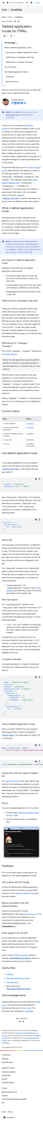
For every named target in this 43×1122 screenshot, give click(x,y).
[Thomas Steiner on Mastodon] (18, 104)
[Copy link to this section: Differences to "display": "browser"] (15, 346)
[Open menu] (3, 2)
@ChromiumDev (21, 955)
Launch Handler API (13, 781)
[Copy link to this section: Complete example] (23, 659)
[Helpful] (15, 21)
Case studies (6, 1075)
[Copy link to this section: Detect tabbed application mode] (37, 724)
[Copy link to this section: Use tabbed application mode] (4, 456)
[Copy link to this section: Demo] (10, 803)
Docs (4, 9)
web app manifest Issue (25, 893)
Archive (4, 1079)
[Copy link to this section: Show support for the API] (29, 933)
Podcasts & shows (8, 1082)
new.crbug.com (32, 914)
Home (4, 17)
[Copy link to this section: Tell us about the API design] (32, 882)
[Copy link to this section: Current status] (22, 411)
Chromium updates (8, 1072)
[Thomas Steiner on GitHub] (12, 104)
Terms (4, 1112)
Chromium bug (12, 982)
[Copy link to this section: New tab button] (20, 600)
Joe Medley (28, 1011)
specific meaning (10, 354)
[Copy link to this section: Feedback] (16, 866)
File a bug (5, 1059)
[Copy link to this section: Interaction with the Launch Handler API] (7, 776)
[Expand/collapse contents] (17, 43)
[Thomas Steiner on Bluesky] (21, 104)
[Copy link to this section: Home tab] (14, 540)
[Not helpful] (18, 21)
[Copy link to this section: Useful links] (17, 968)
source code (12, 815)
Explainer (9, 974)
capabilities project (12, 115)
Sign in (37, 3)
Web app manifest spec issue (18, 978)
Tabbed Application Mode (28, 813)
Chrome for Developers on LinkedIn (14, 1099)
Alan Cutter (26, 1008)
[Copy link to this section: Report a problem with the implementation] (20, 906)
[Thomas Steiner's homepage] (24, 104)
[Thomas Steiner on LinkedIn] (15, 104)
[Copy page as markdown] (11, 36)
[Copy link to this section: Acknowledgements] (28, 995)
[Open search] (27, 2)
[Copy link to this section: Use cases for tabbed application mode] (10, 263)
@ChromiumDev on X (9, 1092)
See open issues (7, 1062)
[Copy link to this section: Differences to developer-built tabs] (4, 304)
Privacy (10, 1112)
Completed (30, 424)
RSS (3, 1102)
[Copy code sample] (39, 479)
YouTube (5, 1095)
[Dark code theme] (36, 479)
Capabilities (16, 9)
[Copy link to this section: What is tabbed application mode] (11, 211)
